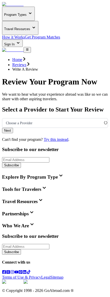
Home (17, 59)
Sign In (10, 44)
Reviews (19, 65)
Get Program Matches (42, 37)
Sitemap (56, 277)
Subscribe (11, 165)
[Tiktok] (29, 272)
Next (7, 130)
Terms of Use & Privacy (21, 277)
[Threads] (8, 272)
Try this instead (56, 139)
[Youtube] (16, 272)
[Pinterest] (20, 272)
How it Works (13, 37)
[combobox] (5, 123)
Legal (45, 277)
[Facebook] (4, 272)
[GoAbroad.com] (13, 4)
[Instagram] (12, 272)
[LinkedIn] (25, 272)
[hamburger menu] (27, 50)
